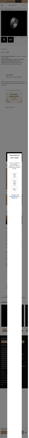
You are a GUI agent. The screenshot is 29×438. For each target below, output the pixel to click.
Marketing (15, 197)
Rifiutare (14, 189)
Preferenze (17, 196)
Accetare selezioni (14, 183)
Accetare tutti (14, 175)
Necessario (14, 195)
